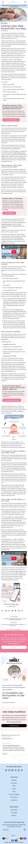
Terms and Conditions (14, 794)
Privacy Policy (14, 797)
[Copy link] (21, 610)
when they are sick (18, 237)
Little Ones (11, 842)
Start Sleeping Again (9, 213)
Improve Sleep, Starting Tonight (12, 400)
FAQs (14, 791)
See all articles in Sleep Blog (13, 629)
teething (14, 226)
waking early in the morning (9, 356)
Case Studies (14, 812)
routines (13, 135)
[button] (25, 2)
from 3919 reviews (6, 738)
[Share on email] (18, 610)
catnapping (5, 344)
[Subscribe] (24, 829)
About (14, 785)
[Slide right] (24, 584)
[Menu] (2, 2)
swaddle (6, 302)
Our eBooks (14, 783)
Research (14, 815)
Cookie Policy (14, 800)
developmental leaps (6, 224)
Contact (14, 788)
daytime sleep (19, 309)
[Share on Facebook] (6, 610)
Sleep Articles (14, 809)
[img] (14, 737)
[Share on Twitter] (9, 610)
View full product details (8, 702)
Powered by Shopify (18, 842)
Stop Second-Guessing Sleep (11, 119)
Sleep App (14, 780)
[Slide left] (24, 588)
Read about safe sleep (14, 725)
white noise (21, 300)
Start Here (14, 647)
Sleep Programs (15, 151)
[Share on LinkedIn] (12, 610)
